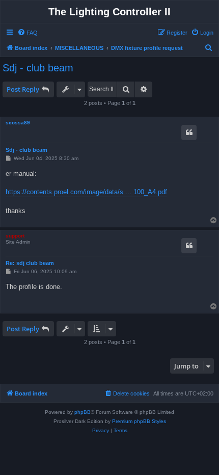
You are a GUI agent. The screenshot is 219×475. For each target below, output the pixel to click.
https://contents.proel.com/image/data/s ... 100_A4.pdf (86, 192)
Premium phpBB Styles (139, 421)
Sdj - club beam (38, 67)
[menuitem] (27, 33)
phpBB (82, 412)
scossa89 (18, 122)
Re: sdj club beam (30, 263)
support (15, 236)
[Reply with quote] (189, 132)
